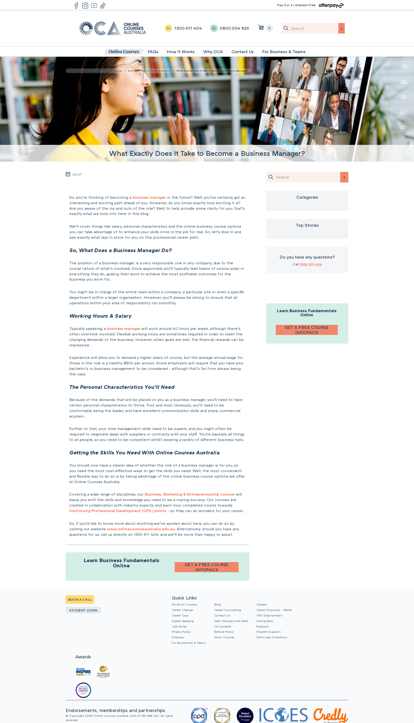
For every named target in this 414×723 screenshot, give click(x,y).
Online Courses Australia (112, 28)
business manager (149, 197)
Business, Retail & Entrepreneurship (149, 70)
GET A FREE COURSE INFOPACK (207, 567)
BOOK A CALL (80, 599)
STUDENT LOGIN (83, 610)
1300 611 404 (311, 264)
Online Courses (113, 70)
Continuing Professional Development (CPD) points (117, 510)
